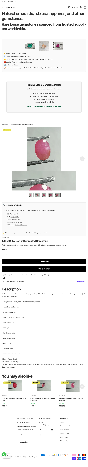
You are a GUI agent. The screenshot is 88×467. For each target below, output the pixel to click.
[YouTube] (52, 430)
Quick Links (64, 419)
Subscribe (24, 442)
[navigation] (30, 195)
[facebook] (41, 435)
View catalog (3, 7)
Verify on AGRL (17, 219)
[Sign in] (81, 7)
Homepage (5, 124)
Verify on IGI (14, 214)
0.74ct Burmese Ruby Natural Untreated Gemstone (42, 400)
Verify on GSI (15, 217)
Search (62, 422)
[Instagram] (41, 430)
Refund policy (64, 437)
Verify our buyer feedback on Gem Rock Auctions (44, 106)
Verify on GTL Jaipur (21, 225)
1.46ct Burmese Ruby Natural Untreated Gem (14, 400)
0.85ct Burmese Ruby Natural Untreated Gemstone (71, 400)
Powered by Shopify (20, 457)
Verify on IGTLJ (17, 222)
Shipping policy (64, 433)
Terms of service (64, 429)
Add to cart (44, 262)
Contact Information (65, 426)
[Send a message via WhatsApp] (4, 454)
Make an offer (44, 269)
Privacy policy (64, 441)
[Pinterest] (46, 430)
